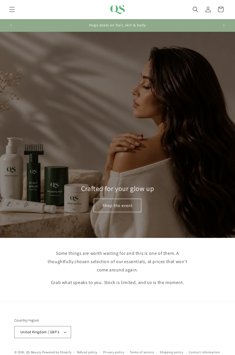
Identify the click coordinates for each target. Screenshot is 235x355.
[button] (12, 9)
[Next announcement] (224, 25)
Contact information (204, 352)
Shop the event (117, 205)
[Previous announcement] (11, 25)
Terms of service (142, 352)
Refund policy (87, 352)
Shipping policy (171, 352)
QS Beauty (33, 352)
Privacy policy (113, 352)
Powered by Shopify (57, 352)
